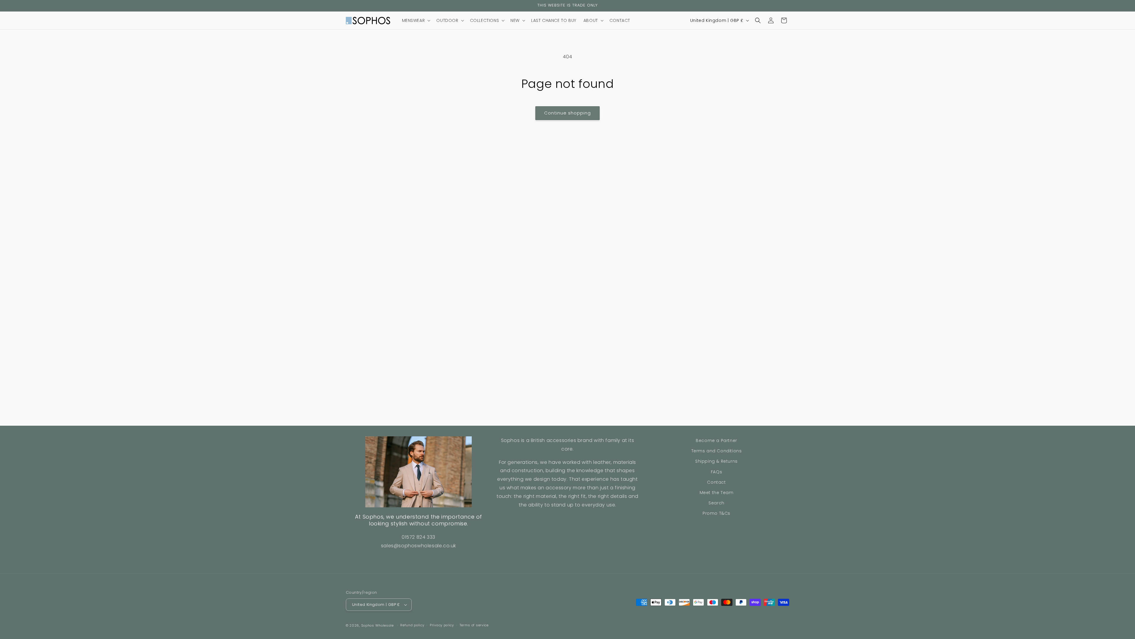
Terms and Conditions (716, 451)
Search (716, 503)
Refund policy (412, 625)
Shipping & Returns (716, 461)
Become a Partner (716, 440)
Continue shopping (567, 113)
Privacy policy (442, 625)
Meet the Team (717, 493)
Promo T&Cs (716, 513)
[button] (415, 20)
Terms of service (474, 625)
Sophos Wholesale (377, 625)
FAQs (716, 472)
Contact (716, 482)
